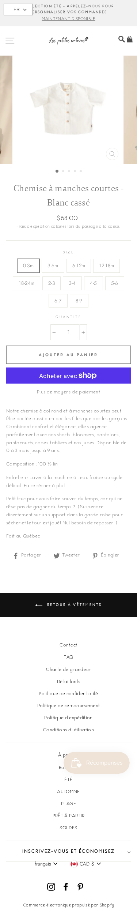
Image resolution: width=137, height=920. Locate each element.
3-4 (72, 283)
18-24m (26, 283)
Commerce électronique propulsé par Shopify (68, 906)
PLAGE (68, 804)
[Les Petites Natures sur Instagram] (51, 887)
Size (68, 252)
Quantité (68, 317)
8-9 (79, 300)
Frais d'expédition (33, 227)
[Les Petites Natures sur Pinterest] (80, 887)
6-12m (78, 265)
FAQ (68, 657)
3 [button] (70, 172)
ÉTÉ (68, 780)
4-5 (93, 283)
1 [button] (57, 171)
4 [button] (75, 172)
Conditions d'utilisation (68, 730)
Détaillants (68, 682)
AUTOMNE (68, 792)
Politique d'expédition (68, 718)
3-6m (52, 265)
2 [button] (64, 172)
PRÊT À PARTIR (68, 816)
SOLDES (68, 828)
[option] (68, 13)
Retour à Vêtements (73, 605)
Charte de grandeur (68, 670)
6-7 (57, 300)
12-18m (106, 265)
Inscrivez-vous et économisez (68, 852)
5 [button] (81, 172)
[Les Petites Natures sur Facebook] (66, 887)
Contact (68, 645)
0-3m (28, 265)
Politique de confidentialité (68, 694)
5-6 (114, 283)
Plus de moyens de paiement (68, 392)
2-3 (51, 283)
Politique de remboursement (68, 706)
